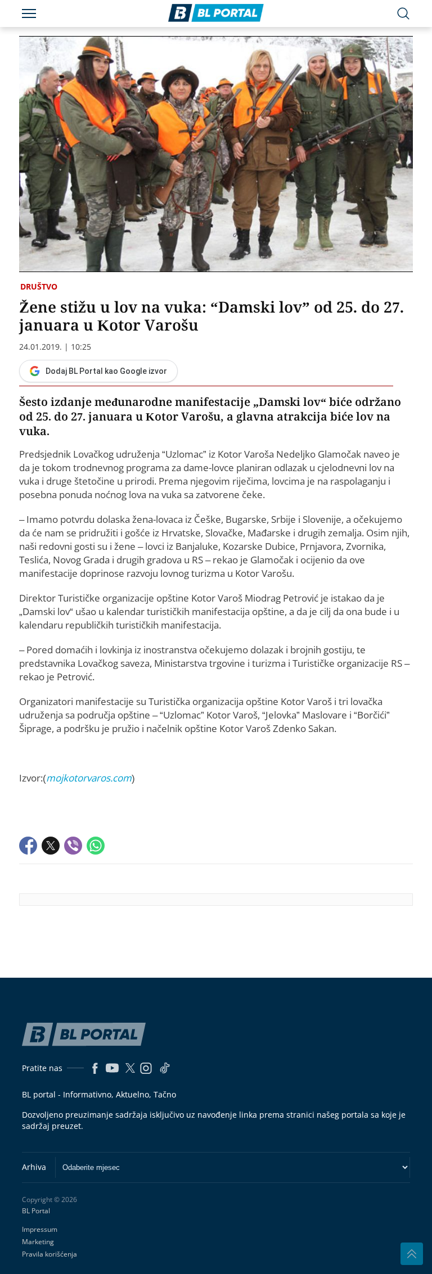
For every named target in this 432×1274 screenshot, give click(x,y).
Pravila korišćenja (49, 1254)
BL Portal (36, 1211)
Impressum (39, 1229)
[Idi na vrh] (411, 1254)
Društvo (38, 286)
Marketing (38, 1241)
